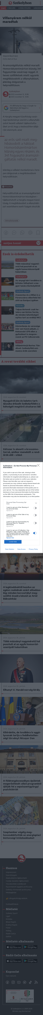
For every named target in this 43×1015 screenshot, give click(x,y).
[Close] (39, 466)
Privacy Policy (33, 549)
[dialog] (21, 507)
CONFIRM (13, 542)
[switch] (35, 508)
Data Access (21, 549)
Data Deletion (9, 549)
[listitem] (21, 503)
